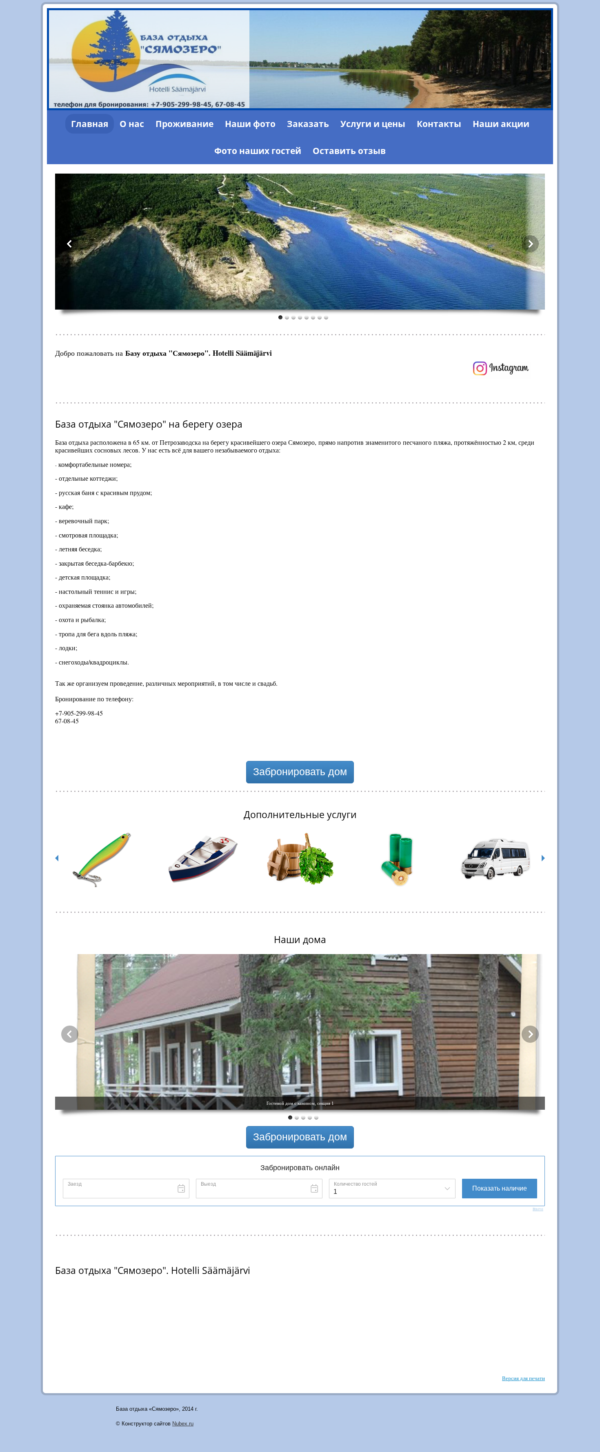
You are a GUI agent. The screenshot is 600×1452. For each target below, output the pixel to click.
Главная (89, 123)
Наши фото (250, 123)
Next (530, 243)
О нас (132, 123)
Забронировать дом (300, 771)
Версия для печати (523, 1378)
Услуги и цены (372, 123)
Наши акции (501, 123)
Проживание (184, 123)
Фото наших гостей (257, 150)
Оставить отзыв (349, 150)
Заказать (308, 123)
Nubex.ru (182, 1424)
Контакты (439, 123)
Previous (69, 243)
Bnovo (538, 1209)
